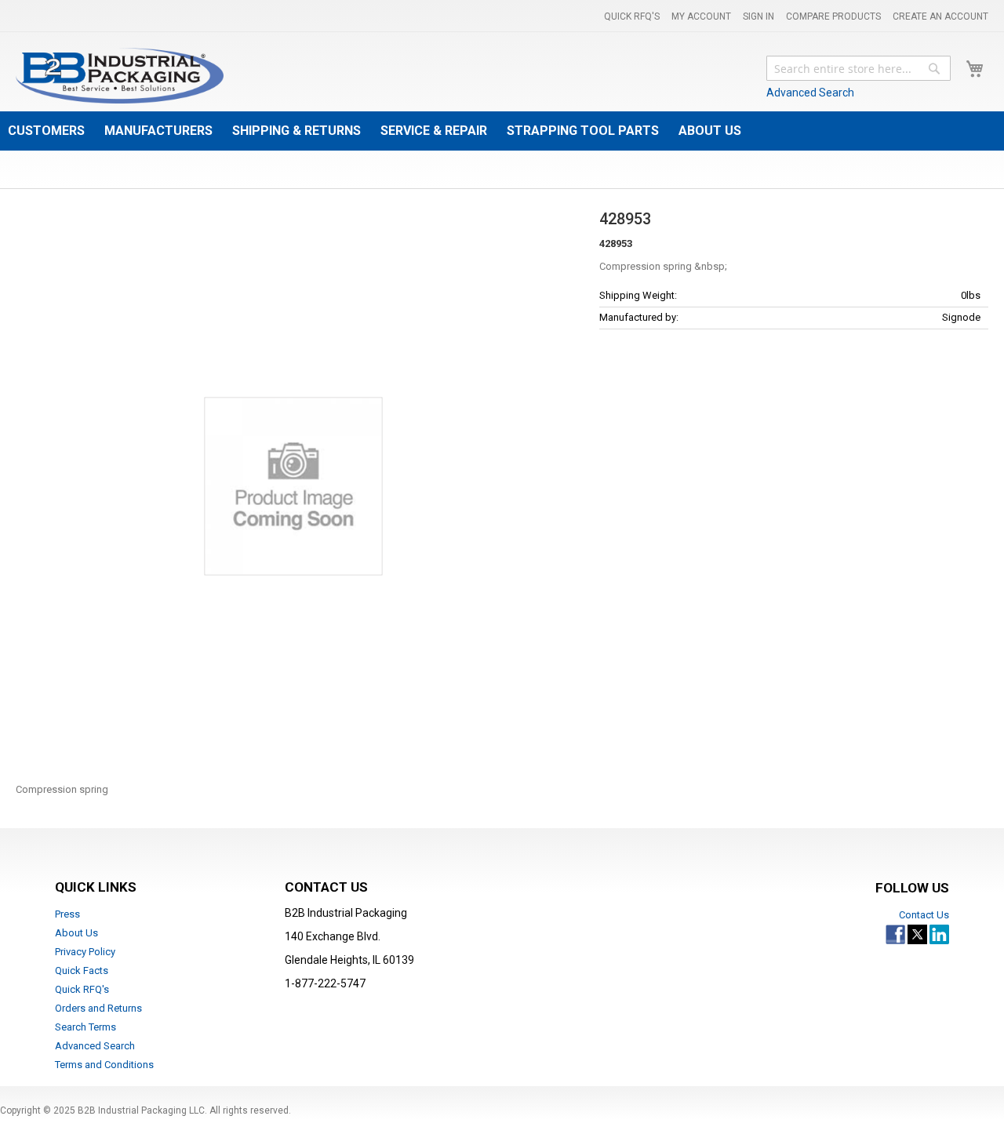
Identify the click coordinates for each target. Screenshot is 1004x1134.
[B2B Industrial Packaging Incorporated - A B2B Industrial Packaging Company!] (120, 76)
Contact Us (924, 915)
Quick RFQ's (632, 16)
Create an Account (940, 16)
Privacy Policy (85, 952)
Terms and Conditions (104, 1064)
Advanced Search (810, 92)
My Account (701, 16)
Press (67, 914)
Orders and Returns (98, 1008)
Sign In (758, 16)
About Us (76, 933)
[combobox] (858, 68)
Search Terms (85, 1027)
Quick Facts (81, 970)
